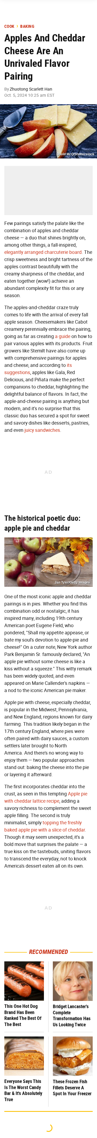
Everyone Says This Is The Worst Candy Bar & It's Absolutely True (23, 1090)
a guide (62, 336)
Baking (27, 26)
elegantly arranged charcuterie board (43, 252)
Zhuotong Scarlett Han (31, 89)
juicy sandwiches (42, 430)
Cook (9, 26)
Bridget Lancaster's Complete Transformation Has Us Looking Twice (72, 1015)
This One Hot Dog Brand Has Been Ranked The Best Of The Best (22, 1015)
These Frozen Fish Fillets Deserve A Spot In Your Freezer (72, 1087)
